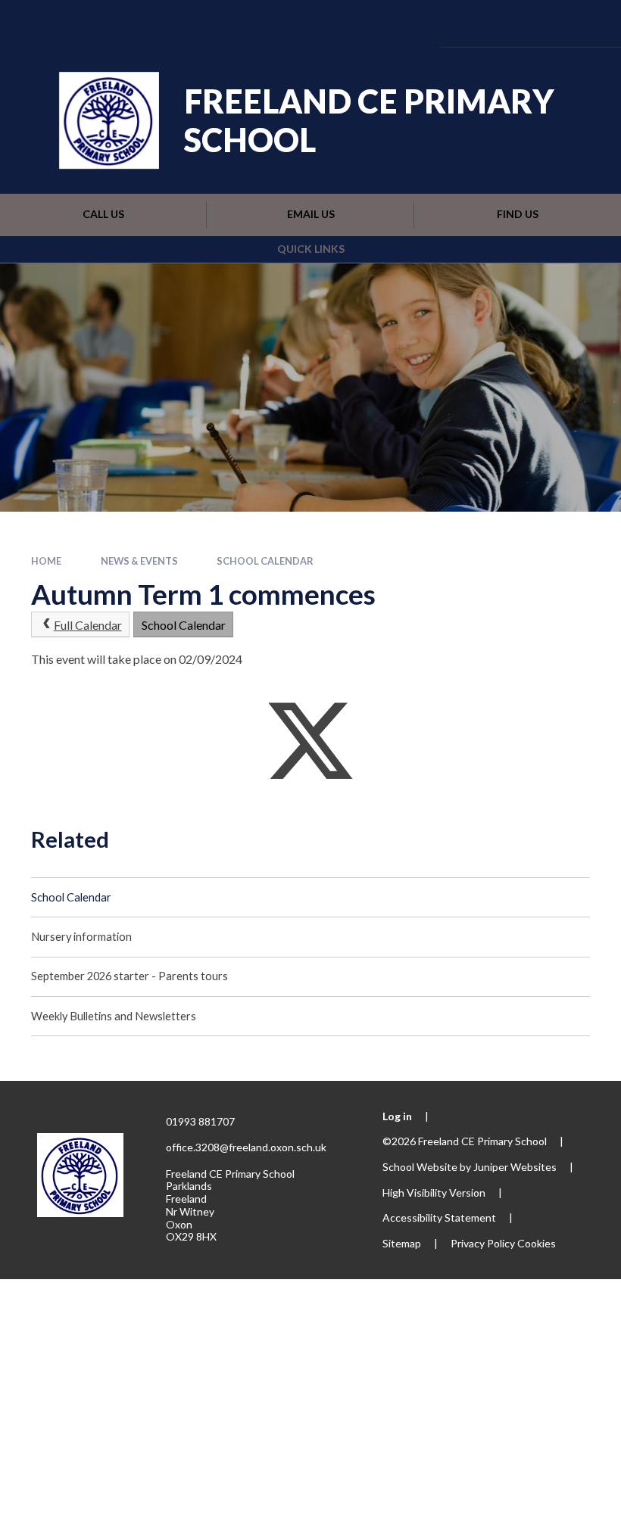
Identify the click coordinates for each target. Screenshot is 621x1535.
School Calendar (265, 561)
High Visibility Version (433, 1192)
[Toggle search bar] (542, 23)
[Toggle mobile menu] (586, 23)
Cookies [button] (536, 1243)
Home (46, 561)
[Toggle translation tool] (501, 23)
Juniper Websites (515, 1166)
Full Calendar (88, 625)
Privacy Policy (483, 1243)
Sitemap (401, 1243)
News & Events (139, 561)
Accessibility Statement (439, 1217)
